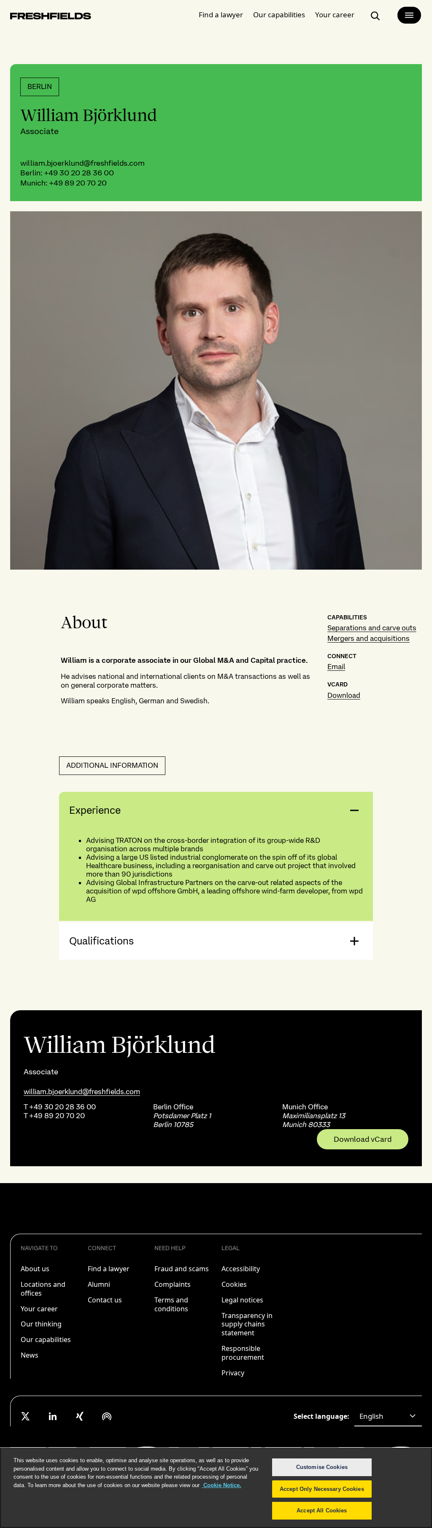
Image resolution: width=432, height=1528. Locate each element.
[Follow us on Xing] (80, 1416)
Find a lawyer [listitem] (109, 1268)
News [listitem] (29, 1355)
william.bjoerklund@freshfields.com (82, 163)
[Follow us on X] (26, 1416)
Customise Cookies (322, 1467)
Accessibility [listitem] (240, 1268)
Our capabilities (279, 14)
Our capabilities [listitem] (46, 1339)
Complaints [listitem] (172, 1284)
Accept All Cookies (322, 1510)
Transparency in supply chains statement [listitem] (247, 1324)
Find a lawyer (221, 14)
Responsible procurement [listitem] (242, 1353)
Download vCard (363, 1139)
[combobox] (388, 1416)
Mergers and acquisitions (368, 638)
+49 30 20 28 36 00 (79, 172)
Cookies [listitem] (234, 1284)
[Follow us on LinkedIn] (53, 1416)
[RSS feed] (107, 1416)
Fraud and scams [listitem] (181, 1268)
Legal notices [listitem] (242, 1300)
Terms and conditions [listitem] (171, 1304)
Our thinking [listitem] (41, 1324)
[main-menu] (409, 15)
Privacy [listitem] (232, 1372)
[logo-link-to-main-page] (50, 17)
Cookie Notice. (221, 1485)
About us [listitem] (35, 1268)
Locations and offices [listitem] (43, 1289)
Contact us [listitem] (105, 1300)
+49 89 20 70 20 (78, 182)
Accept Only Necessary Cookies (322, 1489)
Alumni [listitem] (99, 1284)
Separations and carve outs (371, 628)
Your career (334, 14)
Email (336, 666)
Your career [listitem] (39, 1308)
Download (343, 695)
